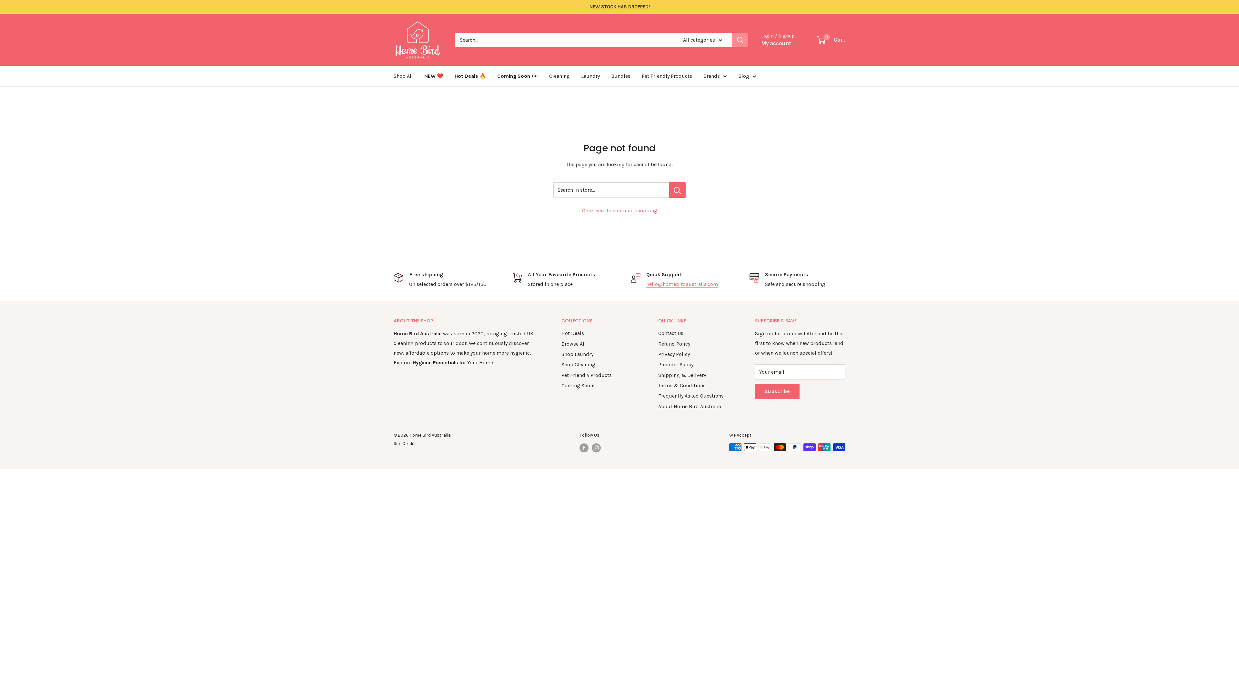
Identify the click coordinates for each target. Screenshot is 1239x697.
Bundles (620, 76)
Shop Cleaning (578, 364)
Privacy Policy (674, 354)
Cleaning (559, 76)
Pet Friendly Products (667, 76)
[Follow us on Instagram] (596, 447)
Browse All (573, 344)
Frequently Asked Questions (691, 396)
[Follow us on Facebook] (584, 447)
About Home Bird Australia (689, 406)
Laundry (590, 76)
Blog (743, 76)
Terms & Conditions (682, 385)
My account (776, 43)
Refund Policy (674, 344)
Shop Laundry (577, 354)
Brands (711, 76)
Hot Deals (572, 333)
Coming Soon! (577, 385)
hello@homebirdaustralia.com (682, 284)
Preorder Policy (675, 364)
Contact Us (670, 333)
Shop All (403, 76)
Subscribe (777, 391)
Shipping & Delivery (682, 375)
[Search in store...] (677, 190)
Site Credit (404, 443)
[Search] (740, 40)
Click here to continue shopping (619, 210)
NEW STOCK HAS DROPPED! (619, 7)
